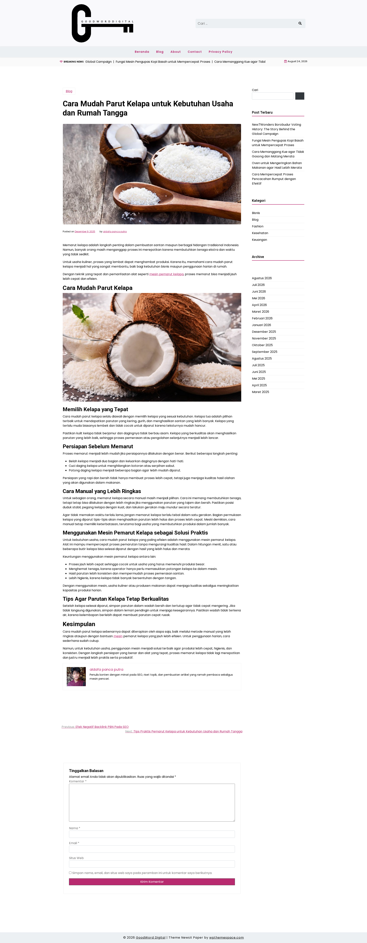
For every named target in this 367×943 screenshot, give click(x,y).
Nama (74, 828)
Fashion (257, 226)
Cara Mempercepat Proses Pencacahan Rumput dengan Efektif (274, 179)
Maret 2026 (260, 311)
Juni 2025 (259, 372)
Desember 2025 (264, 332)
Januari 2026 (261, 325)
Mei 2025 (258, 378)
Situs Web (76, 858)
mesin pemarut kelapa (166, 274)
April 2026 (259, 305)
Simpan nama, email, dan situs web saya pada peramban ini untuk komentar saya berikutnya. (142, 873)
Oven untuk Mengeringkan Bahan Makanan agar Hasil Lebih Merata (277, 165)
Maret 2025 (260, 392)
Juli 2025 (258, 365)
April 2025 (259, 385)
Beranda (142, 52)
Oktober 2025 (262, 345)
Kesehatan (260, 233)
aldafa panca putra (115, 231)
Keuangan (259, 240)
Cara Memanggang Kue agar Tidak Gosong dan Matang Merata (278, 154)
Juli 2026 (258, 285)
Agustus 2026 (262, 278)
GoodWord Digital (151, 937)
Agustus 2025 (262, 358)
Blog (160, 52)
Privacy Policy (220, 52)
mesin (118, 636)
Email (74, 843)
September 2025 (264, 352)
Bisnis (256, 213)
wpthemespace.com (226, 937)
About (176, 52)
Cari (255, 90)
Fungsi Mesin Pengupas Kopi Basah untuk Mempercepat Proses (278, 142)
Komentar (78, 781)
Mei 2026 (258, 298)
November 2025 (264, 338)
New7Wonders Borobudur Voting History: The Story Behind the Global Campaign (276, 129)
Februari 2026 (262, 318)
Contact (195, 52)
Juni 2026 (259, 291)
